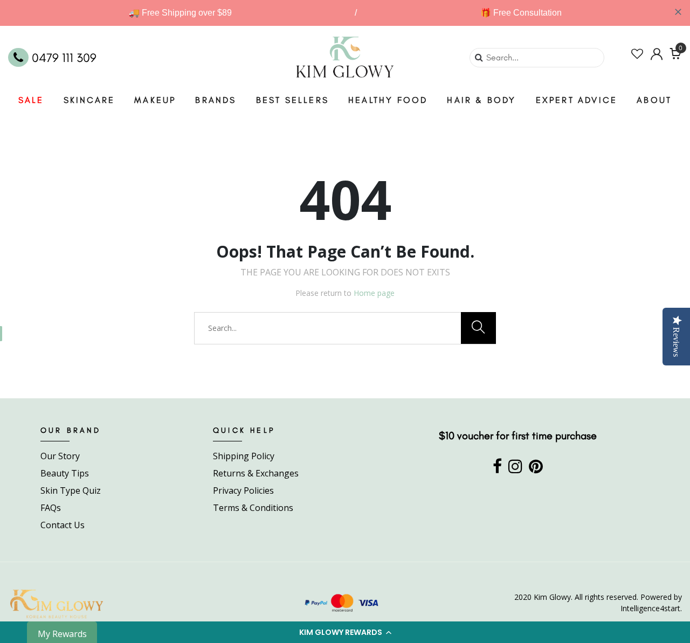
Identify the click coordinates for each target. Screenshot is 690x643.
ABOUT (654, 100)
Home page (374, 293)
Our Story (60, 456)
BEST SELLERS (292, 100)
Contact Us (62, 525)
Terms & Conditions (253, 508)
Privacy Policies (243, 490)
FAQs (50, 508)
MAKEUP (155, 100)
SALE (31, 100)
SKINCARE (89, 100)
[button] (345, 632)
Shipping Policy (243, 456)
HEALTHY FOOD (387, 100)
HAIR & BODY (481, 100)
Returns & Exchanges (256, 473)
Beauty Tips (64, 473)
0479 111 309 (62, 57)
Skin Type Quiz (70, 490)
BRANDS (215, 100)
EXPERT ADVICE (577, 100)
